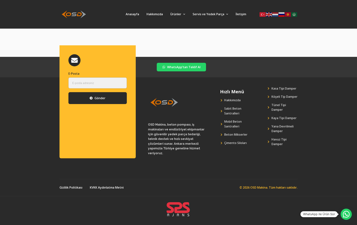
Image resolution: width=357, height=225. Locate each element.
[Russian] (282, 14)
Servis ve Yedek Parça (208, 14)
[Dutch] (275, 14)
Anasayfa (132, 14)
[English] (269, 14)
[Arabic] (294, 14)
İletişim (241, 14)
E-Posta (73, 74)
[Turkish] (263, 14)
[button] (346, 214)
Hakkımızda (155, 14)
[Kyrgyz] (288, 14)
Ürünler (175, 14)
